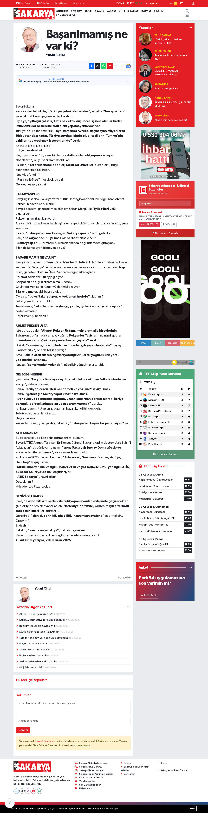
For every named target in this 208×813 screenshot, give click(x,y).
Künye (164, 763)
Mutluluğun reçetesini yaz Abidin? (40, 631)
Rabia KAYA (161, 84)
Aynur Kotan (163, 51)
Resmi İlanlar (61, 3)
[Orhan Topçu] (145, 102)
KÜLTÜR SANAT (129, 11)
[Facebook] (16, 791)
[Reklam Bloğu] (165, 154)
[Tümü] (190, 27)
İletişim (127, 763)
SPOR (88, 11)
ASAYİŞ (99, 11)
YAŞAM (111, 11)
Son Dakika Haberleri (90, 785)
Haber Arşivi (85, 788)
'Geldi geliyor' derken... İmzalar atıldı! (169, 41)
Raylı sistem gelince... (167, 88)
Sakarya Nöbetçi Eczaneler (93, 763)
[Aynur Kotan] (145, 54)
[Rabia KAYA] (145, 86)
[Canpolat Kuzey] (145, 70)
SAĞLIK (158, 11)
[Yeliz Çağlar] (145, 39)
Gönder (23, 730)
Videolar (44, 3)
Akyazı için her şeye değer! (35, 614)
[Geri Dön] (10, 803)
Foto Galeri (25, 3)
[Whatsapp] (39, 791)
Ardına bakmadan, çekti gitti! (37, 661)
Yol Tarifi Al (170, 224)
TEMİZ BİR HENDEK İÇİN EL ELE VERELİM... (173, 104)
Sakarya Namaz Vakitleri (91, 770)
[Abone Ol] (128, 66)
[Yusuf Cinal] (29, 39)
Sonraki (123, 578)
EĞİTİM (146, 11)
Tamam (191, 808)
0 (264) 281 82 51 (150, 224)
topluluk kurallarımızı (46, 741)
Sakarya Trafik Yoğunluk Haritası (96, 774)
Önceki (22, 578)
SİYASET (76, 11)
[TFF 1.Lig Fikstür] (190, 466)
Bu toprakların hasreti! (32, 655)
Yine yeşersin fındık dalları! (35, 649)
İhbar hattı (78, 3)
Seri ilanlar (129, 774)
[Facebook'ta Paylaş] (91, 66)
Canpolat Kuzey (165, 67)
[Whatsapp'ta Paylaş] (103, 66)
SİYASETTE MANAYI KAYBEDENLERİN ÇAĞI (168, 73)
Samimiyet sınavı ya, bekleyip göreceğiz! (44, 637)
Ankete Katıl (148, 595)
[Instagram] (28, 791)
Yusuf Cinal (55, 55)
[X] (22, 791)
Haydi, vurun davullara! (33, 643)
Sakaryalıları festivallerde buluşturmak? (43, 620)
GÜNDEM (62, 11)
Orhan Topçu (163, 98)
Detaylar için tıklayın (165, 454)
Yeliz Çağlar (163, 35)
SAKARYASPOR (65, 15)
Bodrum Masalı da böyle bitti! (37, 626)
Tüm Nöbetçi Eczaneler (167, 233)
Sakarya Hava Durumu (90, 767)
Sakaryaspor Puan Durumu (174, 770)
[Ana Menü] (187, 15)
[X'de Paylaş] (97, 66)
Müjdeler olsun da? (31, 667)
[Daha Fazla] (110, 66)
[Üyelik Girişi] (192, 3)
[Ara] (187, 11)
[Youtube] (33, 791)
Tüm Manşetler (87, 781)
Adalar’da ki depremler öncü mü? (172, 57)
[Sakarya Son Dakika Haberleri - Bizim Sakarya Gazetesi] (34, 13)
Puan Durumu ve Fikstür (91, 777)
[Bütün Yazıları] (128, 607)
